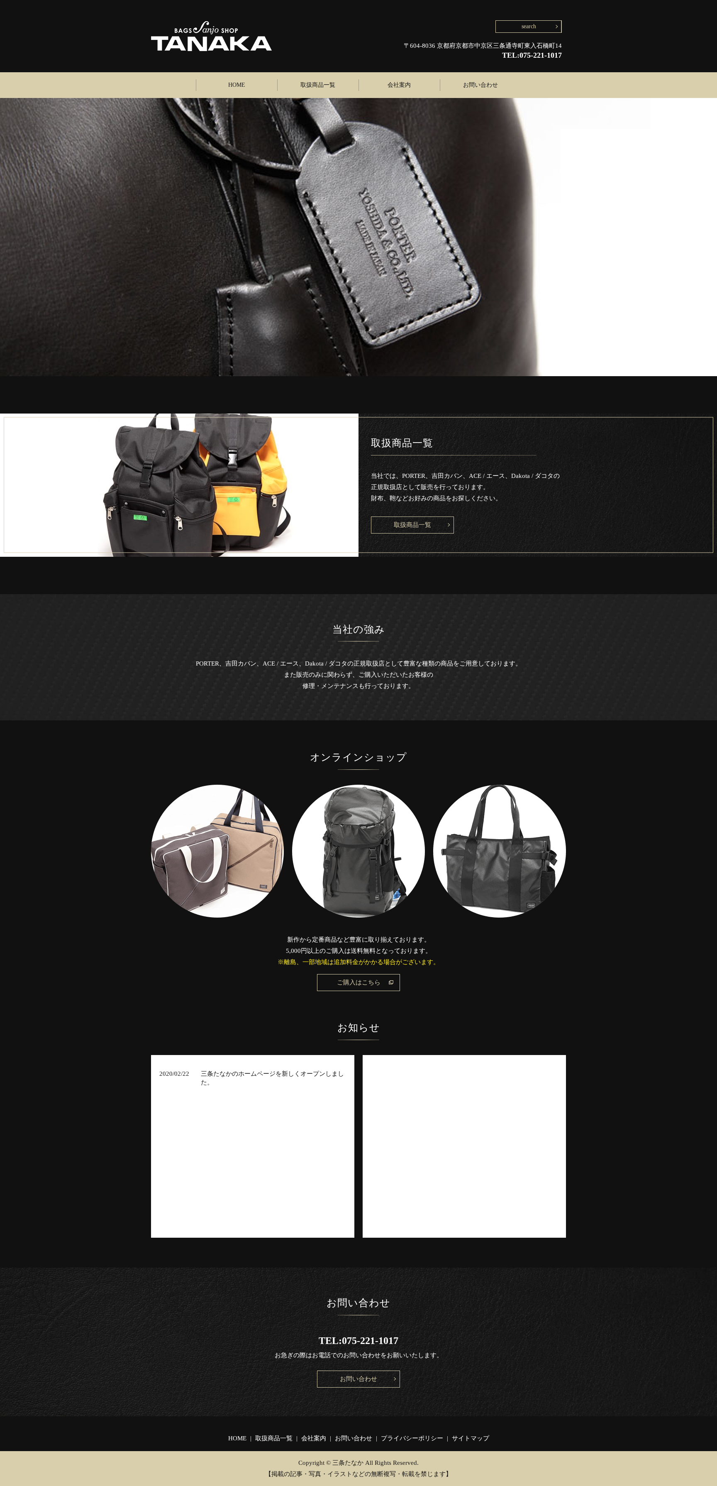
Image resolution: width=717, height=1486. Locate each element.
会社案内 (399, 85)
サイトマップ (470, 1438)
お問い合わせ (480, 85)
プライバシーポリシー (412, 1438)
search (529, 26)
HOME (236, 85)
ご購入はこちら (358, 982)
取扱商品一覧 (317, 85)
